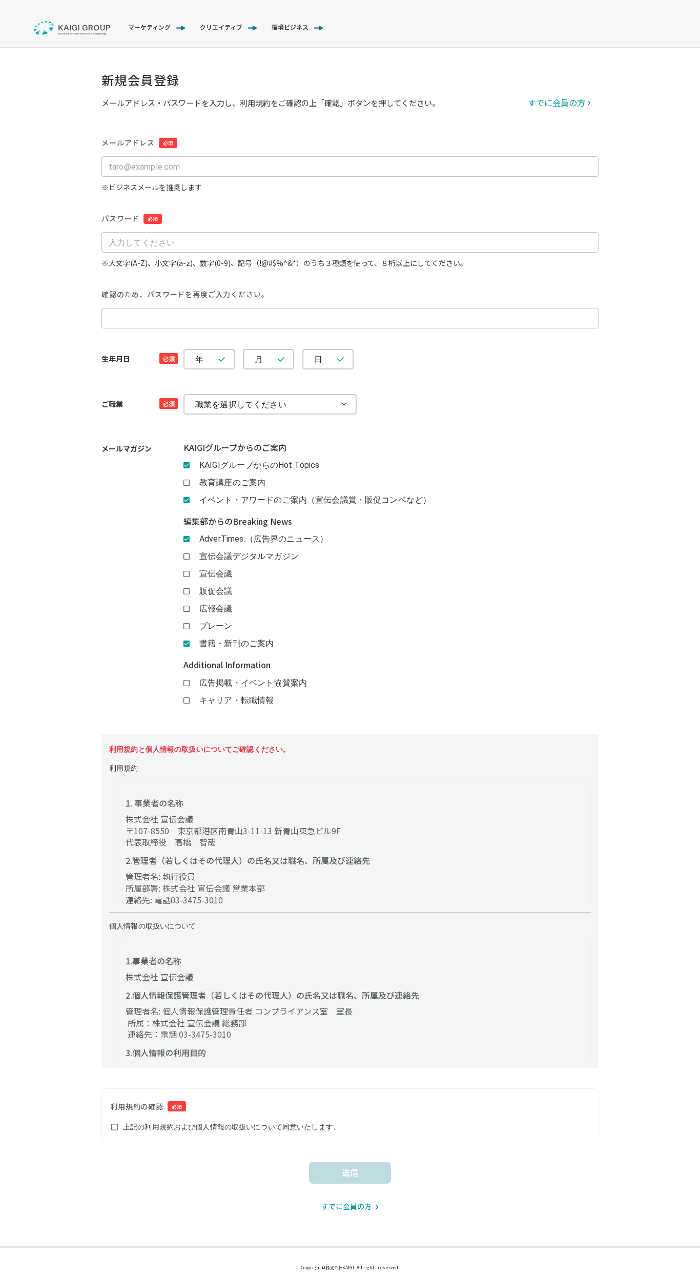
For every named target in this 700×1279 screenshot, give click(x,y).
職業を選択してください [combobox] (240, 404)
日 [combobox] (318, 359)
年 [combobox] (199, 359)
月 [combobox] (259, 359)
